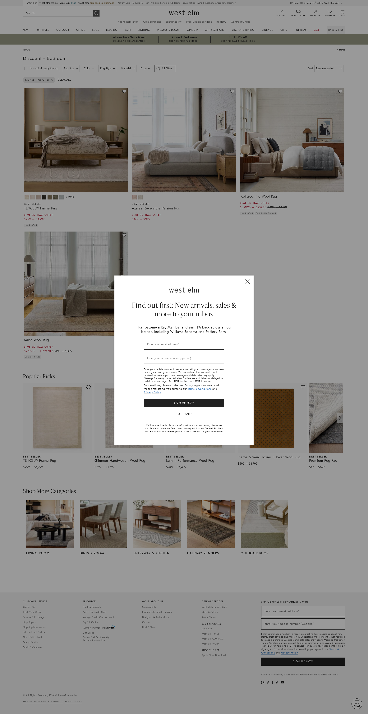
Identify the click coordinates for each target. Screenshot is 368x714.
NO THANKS (184, 414)
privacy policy (174, 431)
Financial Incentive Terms (163, 428)
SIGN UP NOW (184, 402)
